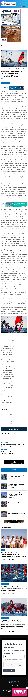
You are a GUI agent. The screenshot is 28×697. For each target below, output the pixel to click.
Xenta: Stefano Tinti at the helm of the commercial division (12, 452)
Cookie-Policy (16, 678)
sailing (7, 584)
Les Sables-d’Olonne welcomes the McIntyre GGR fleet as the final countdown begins (16, 494)
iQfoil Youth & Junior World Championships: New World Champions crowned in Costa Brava (13, 555)
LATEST (14, 469)
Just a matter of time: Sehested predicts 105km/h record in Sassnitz (17, 503)
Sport (3, 78)
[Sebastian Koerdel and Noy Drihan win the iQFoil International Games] (8, 433)
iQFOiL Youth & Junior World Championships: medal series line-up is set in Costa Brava (14, 589)
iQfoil (3, 79)
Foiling (3, 82)
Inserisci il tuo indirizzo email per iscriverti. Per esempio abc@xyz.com (13, 660)
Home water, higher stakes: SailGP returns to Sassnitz (16, 485)
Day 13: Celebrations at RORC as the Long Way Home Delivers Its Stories (16, 512)
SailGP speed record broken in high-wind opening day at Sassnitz (16, 475)
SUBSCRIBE (9, 670)
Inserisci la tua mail (8, 653)
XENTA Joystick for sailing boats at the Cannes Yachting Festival (12, 445)
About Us (10, 678)
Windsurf (7, 82)
